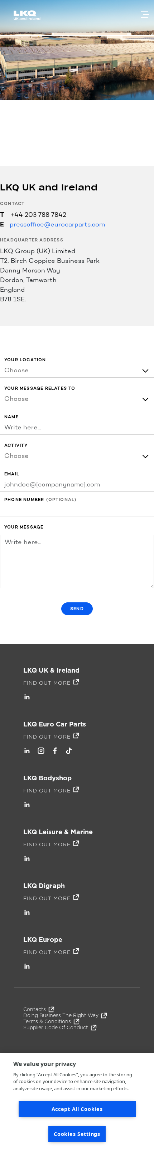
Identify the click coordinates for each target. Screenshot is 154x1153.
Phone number (24, 500)
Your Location (25, 360)
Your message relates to (40, 388)
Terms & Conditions (47, 1021)
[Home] (28, 18)
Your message (23, 527)
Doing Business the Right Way (60, 1015)
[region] (77, 1103)
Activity (16, 445)
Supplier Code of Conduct (55, 1027)
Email (11, 474)
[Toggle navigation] (145, 15)
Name (11, 417)
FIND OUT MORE (47, 683)
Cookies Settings (77, 1134)
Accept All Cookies (77, 1109)
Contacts (34, 1009)
